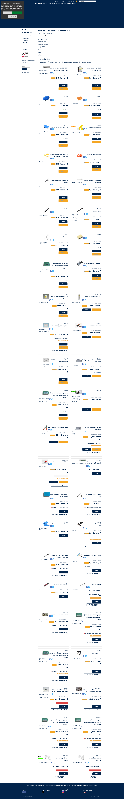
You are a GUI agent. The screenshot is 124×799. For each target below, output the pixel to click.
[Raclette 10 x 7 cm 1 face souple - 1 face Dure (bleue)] (46, 496)
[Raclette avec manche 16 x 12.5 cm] (80, 557)
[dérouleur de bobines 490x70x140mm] (78, 394)
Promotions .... (26, 44)
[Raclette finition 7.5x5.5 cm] (80, 101)
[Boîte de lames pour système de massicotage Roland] (46, 298)
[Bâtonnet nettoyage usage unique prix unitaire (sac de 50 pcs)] (46, 68)
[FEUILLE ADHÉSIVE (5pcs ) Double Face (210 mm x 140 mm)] (46, 327)
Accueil (24, 29)
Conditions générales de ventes (68, 789)
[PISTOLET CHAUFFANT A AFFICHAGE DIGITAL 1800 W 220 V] (79, 655)
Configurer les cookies (87, 790)
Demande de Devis (26, 38)
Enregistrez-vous (25, 72)
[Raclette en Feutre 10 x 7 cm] (80, 239)
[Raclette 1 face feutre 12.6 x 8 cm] (46, 129)
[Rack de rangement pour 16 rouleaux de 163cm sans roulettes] (81, 760)
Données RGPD (86, 789)
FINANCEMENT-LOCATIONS (27, 47)
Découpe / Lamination (53, 3)
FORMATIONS (25, 49)
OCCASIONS (25, 42)
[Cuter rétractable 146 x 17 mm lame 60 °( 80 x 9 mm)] (47, 557)
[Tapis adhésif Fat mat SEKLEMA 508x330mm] (78, 429)
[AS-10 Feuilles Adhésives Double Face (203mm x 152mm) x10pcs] (46, 692)
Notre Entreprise (65, 790)
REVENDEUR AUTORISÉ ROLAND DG (29, 35)
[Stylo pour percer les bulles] (46, 586)
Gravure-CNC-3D (71, 3)
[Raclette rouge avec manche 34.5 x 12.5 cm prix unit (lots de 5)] (46, 157)
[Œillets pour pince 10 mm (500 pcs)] (45, 617)
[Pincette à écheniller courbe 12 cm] (46, 213)
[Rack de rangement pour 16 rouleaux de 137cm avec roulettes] (48, 760)
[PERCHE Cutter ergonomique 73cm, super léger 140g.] (46, 362)
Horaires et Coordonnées (47, 789)
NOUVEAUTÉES (25, 40)
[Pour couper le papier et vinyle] (46, 525)
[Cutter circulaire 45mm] (80, 130)
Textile (63, 3)
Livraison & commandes (27, 789)
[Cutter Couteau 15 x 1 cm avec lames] (80, 497)
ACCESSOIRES (49, 33)
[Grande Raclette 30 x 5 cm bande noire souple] (80, 180)
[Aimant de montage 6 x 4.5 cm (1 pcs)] (80, 526)
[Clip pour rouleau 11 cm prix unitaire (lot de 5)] (80, 72)
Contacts (24, 790)
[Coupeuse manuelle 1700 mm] (45, 464)
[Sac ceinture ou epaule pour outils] (80, 265)
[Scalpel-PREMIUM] (82, 586)
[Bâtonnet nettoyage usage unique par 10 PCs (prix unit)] (83, 461)
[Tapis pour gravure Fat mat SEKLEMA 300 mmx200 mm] (79, 361)
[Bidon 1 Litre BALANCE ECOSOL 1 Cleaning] (79, 300)
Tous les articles (41, 33)
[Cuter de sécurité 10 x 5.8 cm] (80, 158)
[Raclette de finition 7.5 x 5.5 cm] (46, 100)
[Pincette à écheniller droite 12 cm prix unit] (46, 182)
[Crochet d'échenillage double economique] (47, 239)
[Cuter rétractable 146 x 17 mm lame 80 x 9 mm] (80, 211)
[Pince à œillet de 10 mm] (78, 328)
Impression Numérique (40, 3)
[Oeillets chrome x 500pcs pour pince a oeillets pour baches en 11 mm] (79, 691)
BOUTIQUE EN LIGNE (27, 33)
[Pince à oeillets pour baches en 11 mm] (45, 431)
